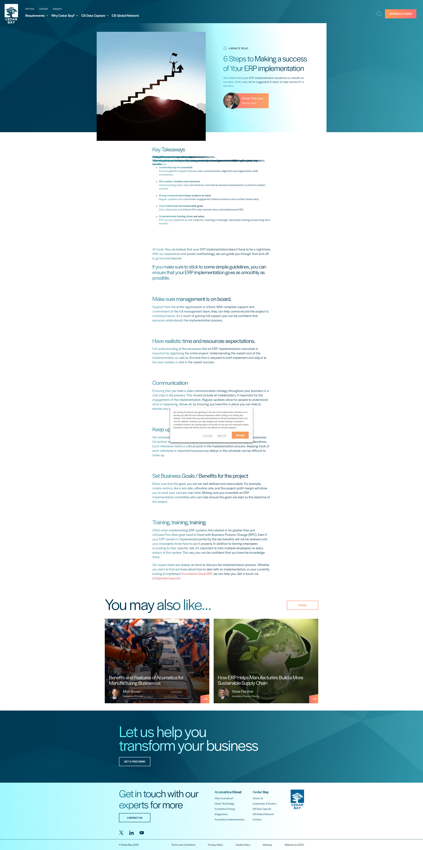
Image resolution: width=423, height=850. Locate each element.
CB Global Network (125, 15)
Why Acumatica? (224, 798)
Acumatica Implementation (230, 819)
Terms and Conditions (183, 844)
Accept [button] (240, 435)
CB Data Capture (262, 808)
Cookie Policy (243, 844)
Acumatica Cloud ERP (197, 573)
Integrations (221, 814)
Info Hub (30, 8)
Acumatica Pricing (225, 808)
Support (57, 8)
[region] (211, 661)
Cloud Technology (224, 803)
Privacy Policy (215, 844)
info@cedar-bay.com (166, 578)
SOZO (301, 844)
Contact (43, 8)
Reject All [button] (221, 435)
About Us (258, 798)
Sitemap (267, 844)
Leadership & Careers (265, 803)
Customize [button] (207, 435)
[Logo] (11, 13)
